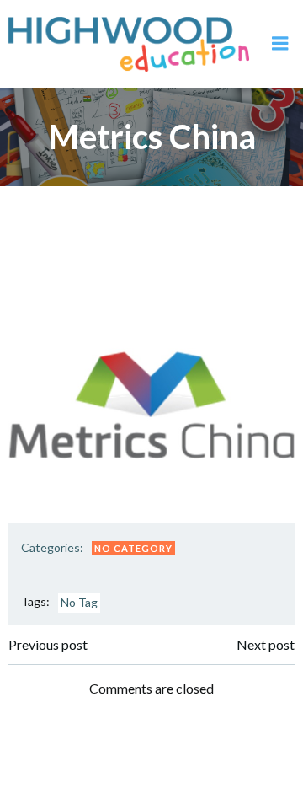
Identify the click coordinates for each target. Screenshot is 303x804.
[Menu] (280, 43)
